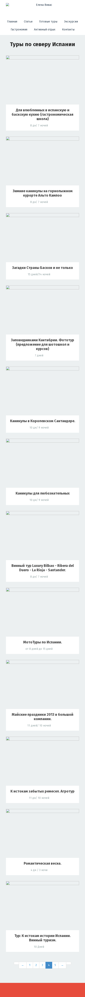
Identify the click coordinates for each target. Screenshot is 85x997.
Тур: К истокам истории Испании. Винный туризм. (42, 938)
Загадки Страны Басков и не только (42, 268)
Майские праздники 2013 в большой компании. (42, 716)
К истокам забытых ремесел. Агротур (42, 791)
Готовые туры (48, 21)
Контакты (68, 29)
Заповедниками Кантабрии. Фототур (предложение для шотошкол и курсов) (42, 344)
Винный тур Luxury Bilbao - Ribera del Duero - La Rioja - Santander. (42, 567)
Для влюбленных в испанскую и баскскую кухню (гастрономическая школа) (42, 114)
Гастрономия (19, 29)
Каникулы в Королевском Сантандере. (42, 421)
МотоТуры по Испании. (42, 642)
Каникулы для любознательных (43, 493)
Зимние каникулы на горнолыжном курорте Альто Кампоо (43, 193)
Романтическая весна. (42, 863)
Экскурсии (71, 21)
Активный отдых (44, 29)
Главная (12, 21)
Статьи (28, 21)
